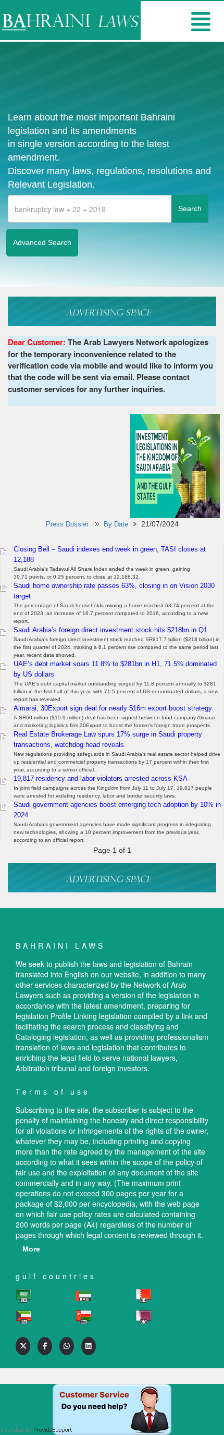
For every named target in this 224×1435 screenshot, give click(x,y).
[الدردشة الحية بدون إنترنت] (36, 1415)
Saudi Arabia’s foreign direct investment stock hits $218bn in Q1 (110, 630)
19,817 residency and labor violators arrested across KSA (101, 778)
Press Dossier (67, 524)
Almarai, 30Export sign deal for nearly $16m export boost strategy (113, 708)
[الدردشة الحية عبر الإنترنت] (112, 1394)
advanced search (42, 242)
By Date (116, 524)
